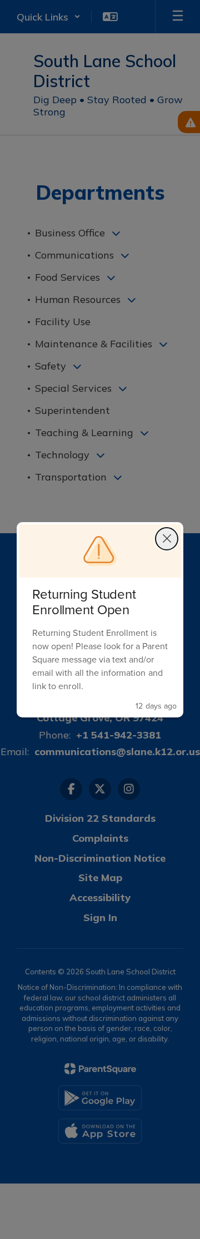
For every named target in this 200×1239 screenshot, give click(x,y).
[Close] (167, 539)
